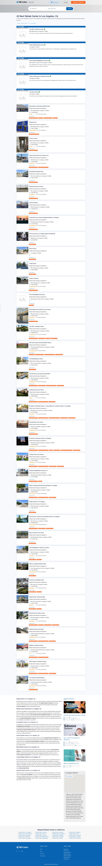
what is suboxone (76, 743)
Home (18, 23)
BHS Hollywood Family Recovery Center (40, 309)
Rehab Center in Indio (74, 833)
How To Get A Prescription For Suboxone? (72, 738)
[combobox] (39, 8)
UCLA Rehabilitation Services (37, 294)
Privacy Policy (42, 855)
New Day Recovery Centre (36, 422)
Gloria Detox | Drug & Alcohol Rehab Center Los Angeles (44, 516)
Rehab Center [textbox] (53, 8)
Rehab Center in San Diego (24, 835)
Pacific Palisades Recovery (36, 45)
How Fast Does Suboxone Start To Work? (74, 715)
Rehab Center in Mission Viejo (42, 836)
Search (70, 8)
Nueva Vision (32, 248)
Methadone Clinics (67, 854)
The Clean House (33, 92)
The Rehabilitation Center (36, 359)
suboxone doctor (68, 719)
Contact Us (42, 853)
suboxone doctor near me (78, 719)
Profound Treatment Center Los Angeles (40, 438)
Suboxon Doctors (67, 857)
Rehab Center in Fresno (41, 833)
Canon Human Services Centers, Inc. (39, 155)
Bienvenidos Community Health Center (39, 106)
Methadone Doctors (67, 855)
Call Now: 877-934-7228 (78, 2)
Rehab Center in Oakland (58, 835)
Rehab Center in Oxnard (58, 838)
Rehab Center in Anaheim (75, 836)
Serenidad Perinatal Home (36, 171)
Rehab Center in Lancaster (75, 835)
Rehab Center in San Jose (41, 832)
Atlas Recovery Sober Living (37, 613)
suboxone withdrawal (69, 718)
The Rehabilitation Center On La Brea (39, 547)
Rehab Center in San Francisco (25, 833)
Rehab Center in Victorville (75, 838)
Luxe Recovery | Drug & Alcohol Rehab (39, 373)
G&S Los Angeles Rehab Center (37, 564)
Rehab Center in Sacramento (25, 838)
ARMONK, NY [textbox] (34, 8)
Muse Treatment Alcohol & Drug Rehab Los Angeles (43, 485)
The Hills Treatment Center (36, 29)
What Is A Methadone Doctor (71, 763)
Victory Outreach (33, 278)
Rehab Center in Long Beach (59, 833)
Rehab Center (24, 23)
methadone (67, 765)
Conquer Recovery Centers (36, 454)
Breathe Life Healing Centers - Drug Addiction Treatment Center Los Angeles (50, 406)
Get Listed (66, 2)
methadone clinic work (75, 765)
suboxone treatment (74, 717)
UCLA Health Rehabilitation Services (39, 60)
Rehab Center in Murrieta (58, 832)
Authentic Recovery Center (36, 390)
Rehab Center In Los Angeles (37, 501)
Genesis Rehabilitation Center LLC (38, 470)
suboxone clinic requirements (70, 744)
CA (29, 23)
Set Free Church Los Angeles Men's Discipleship (42, 233)
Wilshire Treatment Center (36, 645)
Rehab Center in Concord (41, 835)
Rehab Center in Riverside (24, 836)
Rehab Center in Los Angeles (25, 832)
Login (41, 851)
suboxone (67, 717)
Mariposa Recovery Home (36, 186)
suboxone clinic (77, 718)
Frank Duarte (32, 263)
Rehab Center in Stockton (58, 836)
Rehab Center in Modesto (75, 832)
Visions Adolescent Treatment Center (39, 76)
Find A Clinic (31, 2)
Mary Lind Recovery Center (36, 532)
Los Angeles (33, 23)
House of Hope (33, 138)
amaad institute (33, 202)
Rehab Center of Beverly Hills (37, 597)
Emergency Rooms (67, 852)
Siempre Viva (32, 122)
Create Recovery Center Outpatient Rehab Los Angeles (44, 217)
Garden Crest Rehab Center (36, 580)
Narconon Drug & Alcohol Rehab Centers (40, 342)
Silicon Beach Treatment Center (37, 661)
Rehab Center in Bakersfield (42, 838)
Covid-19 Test (66, 850)
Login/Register (55, 2)
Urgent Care (66, 849)
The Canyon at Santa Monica (37, 677)
